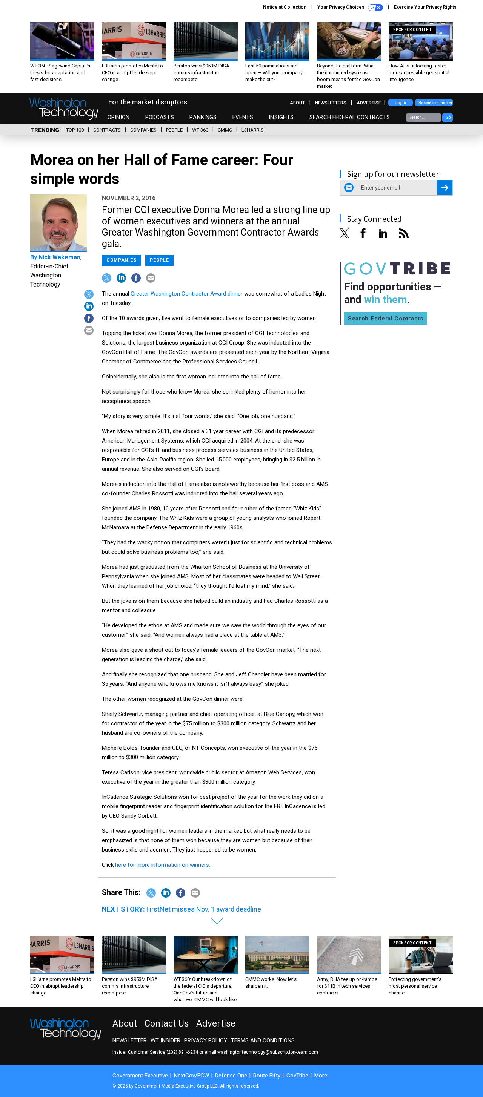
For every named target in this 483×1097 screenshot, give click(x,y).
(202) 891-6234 (182, 1052)
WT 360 (200, 130)
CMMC (225, 130)
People (174, 130)
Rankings (203, 117)
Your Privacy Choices (341, 7)
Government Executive (140, 1075)
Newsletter (129, 1040)
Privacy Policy (205, 1040)
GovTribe (297, 1075)
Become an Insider (435, 103)
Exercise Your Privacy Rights (425, 7)
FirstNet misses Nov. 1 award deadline (203, 909)
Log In (400, 103)
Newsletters (330, 103)
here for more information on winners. (162, 864)
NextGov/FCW (191, 1075)
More (320, 1075)
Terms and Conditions (263, 1040)
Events (242, 117)
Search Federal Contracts (349, 117)
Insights (281, 117)
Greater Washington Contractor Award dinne (186, 293)
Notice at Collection (284, 7)
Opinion (118, 117)
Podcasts (159, 117)
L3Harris (253, 130)
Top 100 (75, 130)
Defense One (231, 1075)
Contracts (107, 130)
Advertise (369, 103)
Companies (143, 130)
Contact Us (167, 1023)
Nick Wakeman (59, 257)
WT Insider (165, 1040)
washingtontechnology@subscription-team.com (267, 1052)
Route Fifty (266, 1075)
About (297, 103)
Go (448, 117)
